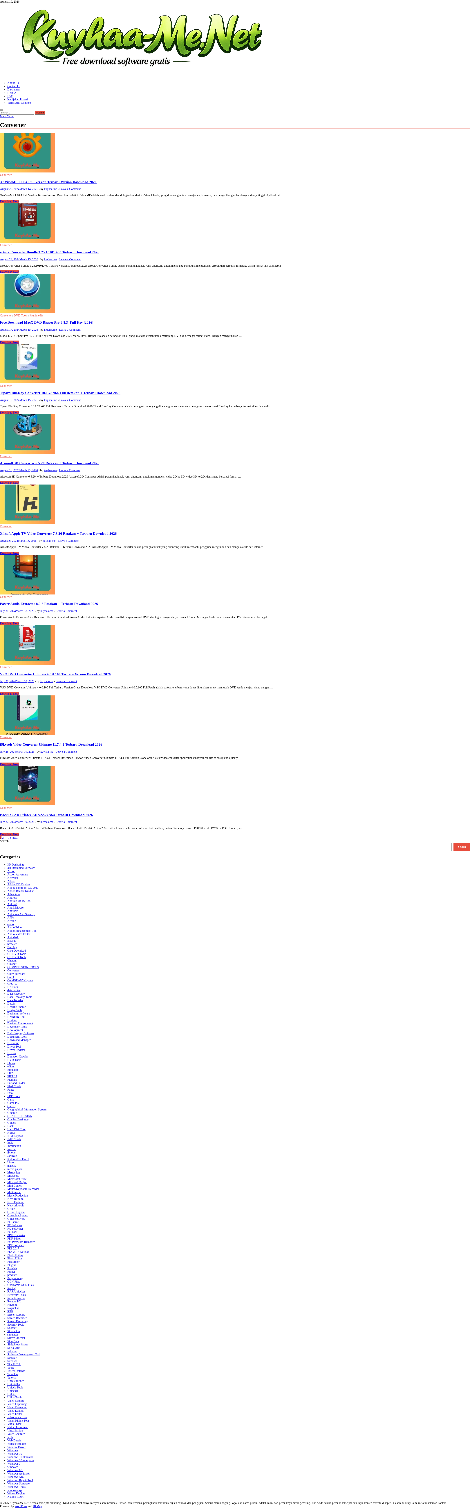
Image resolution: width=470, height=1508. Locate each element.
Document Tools (17, 1036)
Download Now (9, 201)
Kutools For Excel (18, 1159)
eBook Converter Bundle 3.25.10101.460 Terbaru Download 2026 (49, 252)
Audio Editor (15, 927)
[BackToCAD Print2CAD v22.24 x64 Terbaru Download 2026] (235, 786)
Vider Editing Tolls (18, 1420)
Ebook (11, 1063)
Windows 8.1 (15, 1470)
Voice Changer (16, 1433)
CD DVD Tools (16, 953)
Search (4, 841)
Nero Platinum (15, 1202)
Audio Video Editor (18, 934)
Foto (10, 1092)
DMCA (11, 92)
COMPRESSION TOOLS (23, 967)
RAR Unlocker (16, 1291)
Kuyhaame (50, 329)
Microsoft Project (17, 1182)
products (12, 1274)
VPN (10, 1437)
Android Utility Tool (19, 900)
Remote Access (16, 1298)
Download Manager (19, 1039)
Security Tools (15, 1324)
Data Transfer (15, 1000)
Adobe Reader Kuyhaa (20, 891)
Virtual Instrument (17, 1427)
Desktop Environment (20, 1023)
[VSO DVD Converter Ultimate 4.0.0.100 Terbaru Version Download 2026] (235, 645)
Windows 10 (14, 1453)
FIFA (10, 1073)
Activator (12, 877)
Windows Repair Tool (20, 1480)
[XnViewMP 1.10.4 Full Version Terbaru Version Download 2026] (235, 153)
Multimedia (36, 315)
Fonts (10, 1089)
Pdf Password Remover (21, 1241)
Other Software (16, 1218)
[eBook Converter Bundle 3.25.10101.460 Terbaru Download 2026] (235, 223)
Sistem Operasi (16, 1337)
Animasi (12, 904)
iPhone (11, 1152)
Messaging (13, 1172)
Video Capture (15, 1400)
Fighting (12, 1079)
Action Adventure (17, 874)
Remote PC (14, 1301)
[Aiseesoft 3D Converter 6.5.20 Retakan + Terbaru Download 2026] (235, 434)
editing (11, 1066)
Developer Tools (17, 1026)
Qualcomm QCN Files (20, 1284)
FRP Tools (13, 1096)
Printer (11, 1271)
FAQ (10, 96)
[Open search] (1, 110)
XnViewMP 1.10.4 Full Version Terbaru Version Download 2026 (48, 182)
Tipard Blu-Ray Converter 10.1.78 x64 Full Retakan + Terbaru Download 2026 (60, 393)
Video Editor (14, 1414)
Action (11, 871)
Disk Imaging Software (20, 1033)
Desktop (12, 1020)
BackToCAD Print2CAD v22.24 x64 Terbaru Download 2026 (46, 815)
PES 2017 (13, 1248)
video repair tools (17, 1417)
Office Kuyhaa (16, 1212)
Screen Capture (16, 1314)
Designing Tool (16, 1016)
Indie (10, 1142)
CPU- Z (12, 983)
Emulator (12, 1069)
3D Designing (15, 864)
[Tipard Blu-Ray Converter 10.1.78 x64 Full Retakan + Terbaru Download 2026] (235, 364)
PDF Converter (16, 1235)
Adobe (11, 881)
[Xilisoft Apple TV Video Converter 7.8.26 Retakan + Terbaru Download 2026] (235, 505)
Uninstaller (13, 1384)
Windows (12, 1450)
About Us (13, 82)
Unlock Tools (15, 1387)
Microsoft (13, 1175)
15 (9, 837)
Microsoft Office (17, 1179)
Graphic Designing (18, 1119)
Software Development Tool (23, 1354)
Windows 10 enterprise (20, 1460)
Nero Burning (15, 1198)
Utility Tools (14, 1397)
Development (15, 1030)
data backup (14, 990)
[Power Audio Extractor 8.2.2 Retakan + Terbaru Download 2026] (235, 575)
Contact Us (13, 86)
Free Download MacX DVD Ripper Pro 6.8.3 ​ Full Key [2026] (46, 322)
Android (12, 897)
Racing (11, 1288)
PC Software (14, 1225)
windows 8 (13, 1466)
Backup (11, 940)
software (12, 1351)
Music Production (17, 1195)
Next (14, 837)
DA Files (12, 987)
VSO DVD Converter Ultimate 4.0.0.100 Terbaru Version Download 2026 (55, 674)
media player (14, 1169)
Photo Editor (14, 1258)
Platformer (13, 1261)
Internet (11, 1149)
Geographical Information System (26, 1109)
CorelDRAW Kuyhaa (20, 980)
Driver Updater (16, 1049)
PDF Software (15, 1245)
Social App (13, 1347)
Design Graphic (16, 1006)
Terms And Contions (19, 102)
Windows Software (18, 1483)
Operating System (17, 1215)
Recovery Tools (16, 1294)
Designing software (18, 1013)
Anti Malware (15, 907)
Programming (15, 1278)
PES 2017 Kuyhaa (18, 1251)
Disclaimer (13, 89)
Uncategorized (15, 1380)
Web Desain (14, 1440)
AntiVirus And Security (21, 914)
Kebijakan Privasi (17, 99)
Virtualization (15, 1430)
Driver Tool (14, 1046)
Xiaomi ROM (15, 1496)
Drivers (11, 1053)
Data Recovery (16, 993)
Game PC (13, 1102)
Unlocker (12, 1390)
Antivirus (12, 910)
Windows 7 (14, 1463)
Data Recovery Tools (19, 996)
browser (12, 944)
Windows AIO (15, 1476)
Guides (11, 1122)
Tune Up (12, 1374)
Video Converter (17, 1407)
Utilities (11, 1394)
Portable (12, 1268)
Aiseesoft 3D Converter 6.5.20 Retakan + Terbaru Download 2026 (49, 463)
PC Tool (12, 1231)
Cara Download (16, 950)
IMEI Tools (14, 1139)
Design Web (14, 1010)
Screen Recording (17, 1321)
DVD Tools (21, 315)
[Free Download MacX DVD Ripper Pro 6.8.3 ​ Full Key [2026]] (235, 294)
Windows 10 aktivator (20, 1457)
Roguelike (13, 1308)
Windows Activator (18, 1473)
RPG (10, 1311)
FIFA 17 (12, 1076)
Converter (6, 174)
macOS (11, 1165)
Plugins (11, 1265)
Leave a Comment (70, 188)
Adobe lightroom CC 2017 (23, 887)
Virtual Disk (14, 1423)
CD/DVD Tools (16, 957)
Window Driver (16, 1447)
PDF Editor (14, 1238)
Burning (12, 947)
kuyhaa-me (50, 188)
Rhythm (12, 1304)
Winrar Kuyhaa (16, 1493)
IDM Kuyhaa (15, 1135)
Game (10, 1099)
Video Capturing (17, 1404)
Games (11, 1106)
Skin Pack (13, 1341)
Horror (11, 1132)
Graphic (12, 1112)
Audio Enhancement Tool (22, 930)
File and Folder (16, 1083)
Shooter (11, 1327)
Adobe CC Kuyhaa (18, 884)
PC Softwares (15, 1228)
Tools (10, 1367)
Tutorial (11, 1377)
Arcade (11, 920)
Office (11, 1208)
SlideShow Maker (17, 1344)
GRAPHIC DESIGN (19, 1116)
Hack (10, 1126)
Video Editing (15, 1410)
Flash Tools (14, 1086)
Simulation (13, 1331)
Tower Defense (16, 1370)
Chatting (12, 960)
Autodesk (13, 937)
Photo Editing (15, 1255)
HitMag (37, 1506)
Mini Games (14, 1185)
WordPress (21, 1506)
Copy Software (16, 973)
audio (10, 924)
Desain (11, 1003)
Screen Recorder (17, 1318)
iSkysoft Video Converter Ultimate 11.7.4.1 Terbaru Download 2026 (51, 744)
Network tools (15, 1205)
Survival (12, 1361)
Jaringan (12, 1155)
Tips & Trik (14, 1364)
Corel (10, 977)
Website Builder (16, 1443)
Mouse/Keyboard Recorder (23, 1188)
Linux (10, 1162)
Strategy (12, 1357)
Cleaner (11, 963)
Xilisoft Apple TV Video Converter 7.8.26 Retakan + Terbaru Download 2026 (58, 533)
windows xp (14, 1490)
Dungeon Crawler (17, 1056)
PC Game (13, 1222)
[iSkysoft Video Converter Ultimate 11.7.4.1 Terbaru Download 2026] (235, 715)
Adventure (13, 894)
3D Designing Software (21, 867)
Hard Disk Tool (16, 1129)
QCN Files (13, 1281)
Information (14, 1145)
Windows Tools (16, 1486)
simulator (12, 1334)
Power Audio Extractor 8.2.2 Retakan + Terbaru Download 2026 (49, 604)
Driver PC (13, 1043)
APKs (11, 917)
